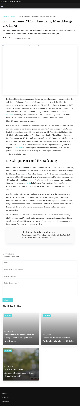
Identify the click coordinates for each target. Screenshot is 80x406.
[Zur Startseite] (7, 6)
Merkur (19, 147)
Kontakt (4, 394)
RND (28, 183)
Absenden (7, 300)
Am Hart (13, 16)
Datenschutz (6, 401)
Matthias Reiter (8, 38)
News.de (9, 114)
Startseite (5, 16)
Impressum (5, 397)
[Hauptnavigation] (76, 6)
